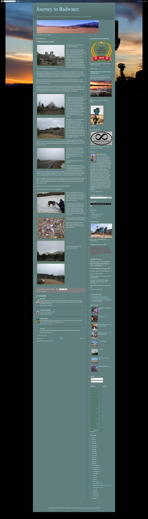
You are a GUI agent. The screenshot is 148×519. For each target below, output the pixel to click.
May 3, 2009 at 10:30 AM (46, 305)
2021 (93, 439)
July (94, 475)
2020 (93, 441)
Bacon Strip (95, 481)
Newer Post (39, 338)
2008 (93, 498)
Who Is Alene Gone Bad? (97, 214)
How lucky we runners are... (104, 358)
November (95, 467)
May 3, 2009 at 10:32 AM (46, 314)
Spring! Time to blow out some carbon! (102, 485)
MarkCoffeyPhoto (85, 508)
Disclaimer (94, 217)
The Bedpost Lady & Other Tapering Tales (105, 325)
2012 (93, 457)
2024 (93, 437)
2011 (93, 459)
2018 (93, 445)
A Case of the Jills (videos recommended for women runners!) (101, 300)
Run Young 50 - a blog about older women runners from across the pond (101, 297)
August (95, 473)
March (94, 492)
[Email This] (60, 289)
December (95, 465)
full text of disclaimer (94, 430)
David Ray (42, 318)
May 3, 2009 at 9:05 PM (45, 332)
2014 (93, 453)
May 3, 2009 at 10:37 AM (46, 324)
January (95, 496)
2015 (93, 451)
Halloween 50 (102, 316)
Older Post (82, 338)
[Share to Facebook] (65, 289)
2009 (93, 463)
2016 (93, 449)
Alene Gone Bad (44, 310)
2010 (93, 461)
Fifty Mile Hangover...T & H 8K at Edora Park (105, 333)
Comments (95, 381)
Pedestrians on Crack (98, 487)
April (94, 490)
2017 (93, 447)
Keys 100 (101, 349)
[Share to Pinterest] (66, 289)
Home (60, 338)
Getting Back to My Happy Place (105, 308)
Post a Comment (42, 335)
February (95, 494)
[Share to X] (63, 289)
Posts (93, 379)
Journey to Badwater (57, 8)
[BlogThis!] (61, 289)
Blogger (98, 508)
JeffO (41, 298)
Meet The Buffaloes (96, 216)
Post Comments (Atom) (48, 341)
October (95, 469)
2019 (93, 443)
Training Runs (43, 291)
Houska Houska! (102, 341)
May (94, 479)
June (94, 477)
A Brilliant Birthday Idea (104, 366)
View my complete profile (96, 191)
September (96, 471)
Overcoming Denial (97, 483)
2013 (93, 455)
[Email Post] (57, 289)
